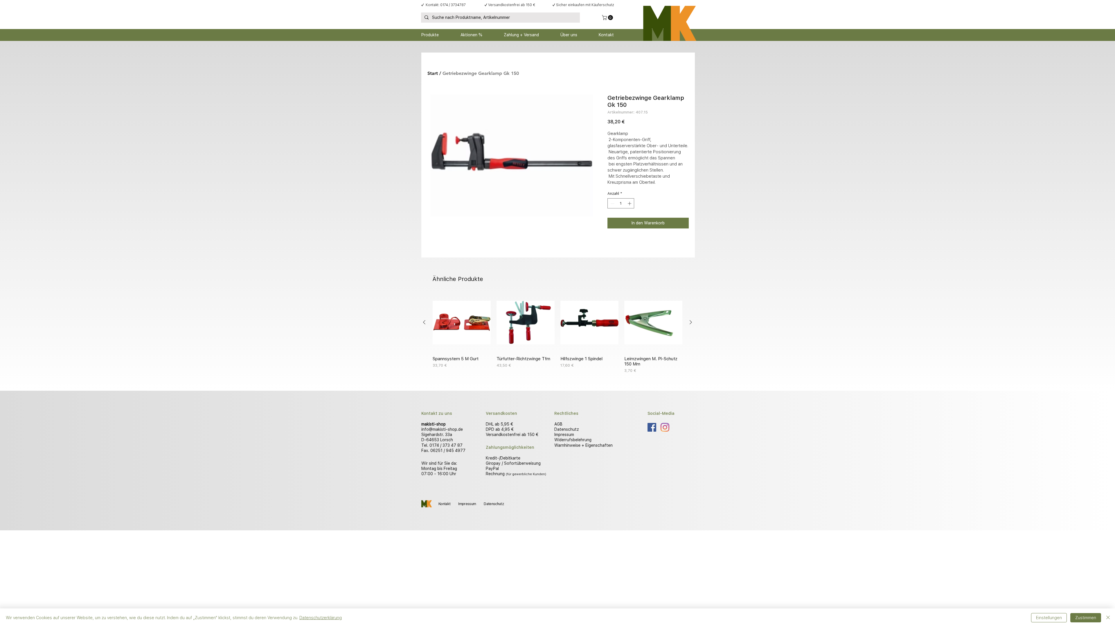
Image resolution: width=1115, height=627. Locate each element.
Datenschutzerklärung (320, 617)
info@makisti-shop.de (442, 429)
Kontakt (444, 504)
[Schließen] (1108, 617)
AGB (558, 424)
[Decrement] (611, 203)
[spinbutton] (621, 203)
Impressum (564, 434)
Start (432, 73)
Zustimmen (1085, 617)
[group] (557, 333)
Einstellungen (1049, 617)
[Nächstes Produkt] (690, 322)
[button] (608, 17)
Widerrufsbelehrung (572, 439)
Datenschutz (566, 429)
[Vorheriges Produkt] (424, 322)
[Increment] (630, 203)
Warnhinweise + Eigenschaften (583, 445)
